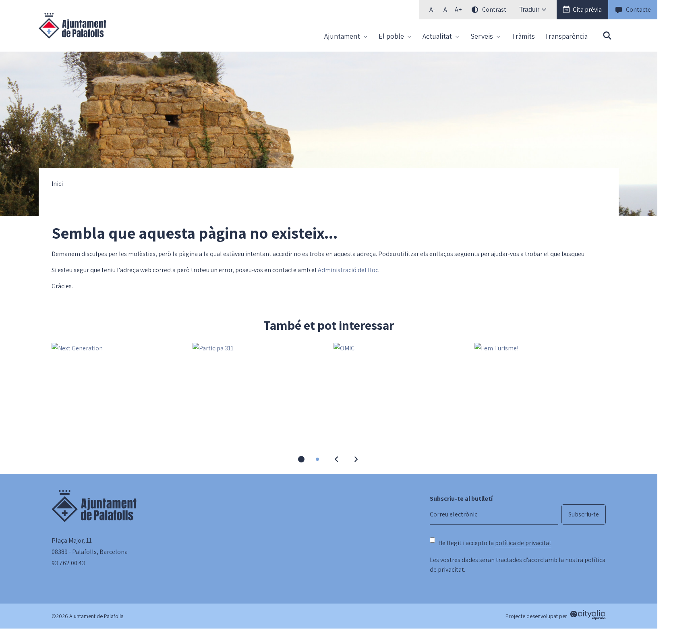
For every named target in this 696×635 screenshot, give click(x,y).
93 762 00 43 (68, 563)
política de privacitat (523, 543)
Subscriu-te (583, 514)
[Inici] (72, 26)
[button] (582, 9)
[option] (445, 9)
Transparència (566, 36)
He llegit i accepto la (494, 543)
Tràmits (523, 36)
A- (434, 11)
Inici (57, 184)
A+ (459, 11)
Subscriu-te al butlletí (461, 498)
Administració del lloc (348, 270)
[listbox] (467, 9)
